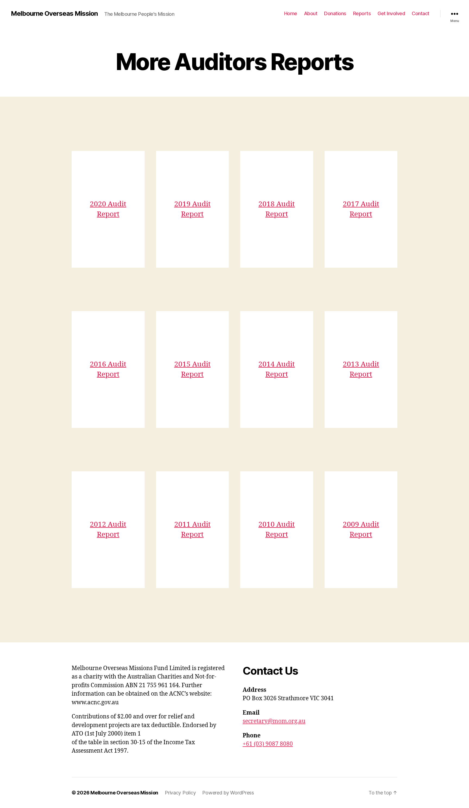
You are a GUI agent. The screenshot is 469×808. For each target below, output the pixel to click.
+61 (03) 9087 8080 (268, 744)
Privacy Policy (180, 793)
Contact (420, 13)
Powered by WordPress (228, 793)
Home (290, 13)
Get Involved (391, 13)
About (311, 13)
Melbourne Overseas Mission (54, 13)
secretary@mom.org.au (274, 721)
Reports (362, 13)
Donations (335, 13)
